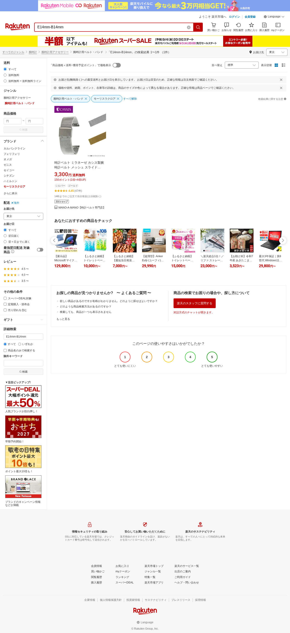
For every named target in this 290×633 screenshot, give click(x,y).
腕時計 (33, 52)
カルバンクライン (14, 148)
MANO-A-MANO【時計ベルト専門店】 (82, 207)
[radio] (5, 69)
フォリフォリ (12, 154)
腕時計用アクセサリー (55, 52)
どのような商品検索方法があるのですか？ (85, 306)
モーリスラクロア (14, 186)
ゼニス (8, 164)
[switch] (40, 250)
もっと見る (63, 319)
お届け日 (9, 224)
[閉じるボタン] (281, 79)
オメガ (8, 159)
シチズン (9, 175)
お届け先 (9, 208)
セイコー (9, 170)
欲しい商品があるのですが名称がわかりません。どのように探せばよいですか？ (109, 301)
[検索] (198, 27)
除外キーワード (13, 356)
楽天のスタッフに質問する (194, 303)
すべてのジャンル (13, 52)
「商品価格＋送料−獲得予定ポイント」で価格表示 (80, 65)
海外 (16, 202)
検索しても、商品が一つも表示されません (85, 312)
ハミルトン (10, 181)
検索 (25, 129)
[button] (274, 17)
